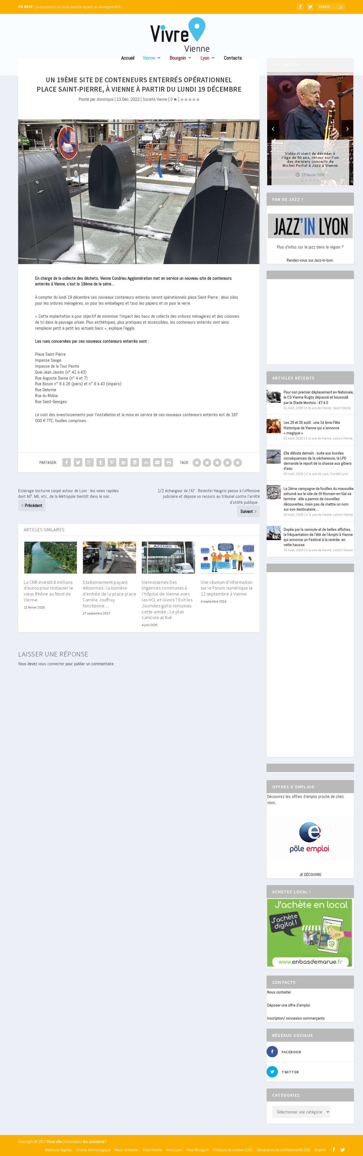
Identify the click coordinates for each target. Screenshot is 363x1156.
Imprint (320, 1149)
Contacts (233, 58)
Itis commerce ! (94, 1141)
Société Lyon (339, 473)
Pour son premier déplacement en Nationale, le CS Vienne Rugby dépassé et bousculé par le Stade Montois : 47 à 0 (319, 397)
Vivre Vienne (152, 1149)
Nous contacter (279, 992)
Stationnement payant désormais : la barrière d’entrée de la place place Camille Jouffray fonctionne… (109, 593)
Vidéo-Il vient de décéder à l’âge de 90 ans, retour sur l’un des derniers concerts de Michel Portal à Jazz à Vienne (310, 159)
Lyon (205, 58)
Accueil (127, 58)
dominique (105, 99)
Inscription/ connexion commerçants (296, 1018)
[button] (302, 180)
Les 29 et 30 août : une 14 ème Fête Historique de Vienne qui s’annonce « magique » (312, 427)
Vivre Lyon (174, 1149)
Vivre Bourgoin (197, 1149)
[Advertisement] (309, 326)
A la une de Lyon (317, 473)
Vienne (149, 58)
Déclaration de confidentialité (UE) (284, 1149)
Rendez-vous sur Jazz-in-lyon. (310, 260)
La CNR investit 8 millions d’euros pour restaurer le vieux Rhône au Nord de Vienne (48, 591)
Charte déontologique (93, 1149)
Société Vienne (155, 99)
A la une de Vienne (318, 408)
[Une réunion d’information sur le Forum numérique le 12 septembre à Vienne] (227, 558)
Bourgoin (178, 58)
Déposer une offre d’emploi (288, 1005)
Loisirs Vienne (343, 438)
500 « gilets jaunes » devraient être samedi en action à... (79, 7)
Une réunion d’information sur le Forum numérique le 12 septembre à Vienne (227, 588)
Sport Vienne (342, 408)
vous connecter (51, 664)
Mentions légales (58, 1149)
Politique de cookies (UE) (232, 1149)
